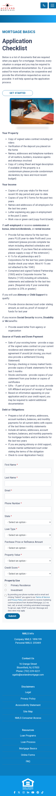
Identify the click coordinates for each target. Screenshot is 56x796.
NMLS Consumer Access (28, 718)
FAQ (28, 761)
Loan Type (11, 529)
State (8, 516)
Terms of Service (43, 597)
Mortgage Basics (28, 748)
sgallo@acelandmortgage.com (28, 674)
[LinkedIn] (28, 792)
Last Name (11, 477)
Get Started (18, 93)
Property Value (13, 554)
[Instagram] (24, 792)
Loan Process (28, 742)
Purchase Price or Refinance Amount (24, 542)
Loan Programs (28, 735)
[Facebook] (14, 792)
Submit (12, 616)
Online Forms (28, 754)
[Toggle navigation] (52, 5)
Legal (28, 692)
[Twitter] (19, 792)
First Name (11, 464)
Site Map (28, 711)
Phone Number (13, 503)
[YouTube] (33, 792)
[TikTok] (42, 792)
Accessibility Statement (28, 705)
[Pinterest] (38, 792)
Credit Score (12, 567)
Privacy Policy (17, 600)
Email (8, 490)
